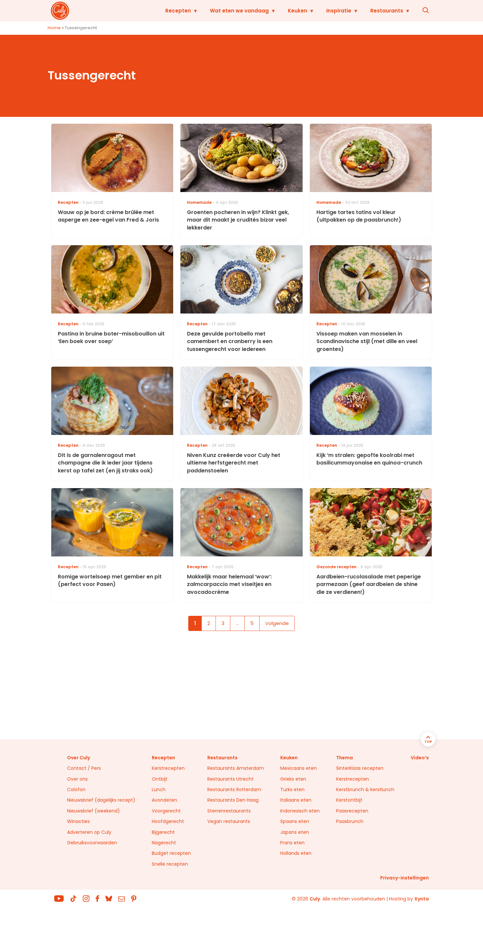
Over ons (77, 779)
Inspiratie (338, 10)
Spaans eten (294, 821)
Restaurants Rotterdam (234, 789)
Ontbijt (160, 779)
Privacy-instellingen (404, 878)
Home (54, 28)
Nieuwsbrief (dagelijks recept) (101, 800)
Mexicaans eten (298, 768)
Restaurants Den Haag (233, 800)
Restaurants (386, 10)
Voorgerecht (166, 811)
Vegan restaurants (228, 821)
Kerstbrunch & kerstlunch (365, 789)
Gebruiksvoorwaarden (92, 842)
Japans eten (294, 832)
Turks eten (292, 789)
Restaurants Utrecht (230, 779)
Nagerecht (164, 842)
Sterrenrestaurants (229, 811)
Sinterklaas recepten (359, 768)
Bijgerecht (163, 832)
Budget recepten (171, 853)
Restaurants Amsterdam (235, 768)
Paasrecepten (352, 811)
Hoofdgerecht (168, 821)
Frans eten (292, 842)
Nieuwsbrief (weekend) (93, 811)
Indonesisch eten (300, 811)
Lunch (159, 789)
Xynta (421, 899)
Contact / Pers (84, 768)
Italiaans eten (295, 800)
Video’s (420, 757)
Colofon (76, 789)
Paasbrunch (349, 821)
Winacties (78, 821)
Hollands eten (295, 853)
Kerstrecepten (168, 768)
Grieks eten (293, 779)
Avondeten (164, 800)
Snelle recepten (170, 864)
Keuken (297, 10)
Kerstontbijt (349, 800)
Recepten (178, 10)
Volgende (277, 623)
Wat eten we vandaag (239, 10)
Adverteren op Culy (89, 832)
